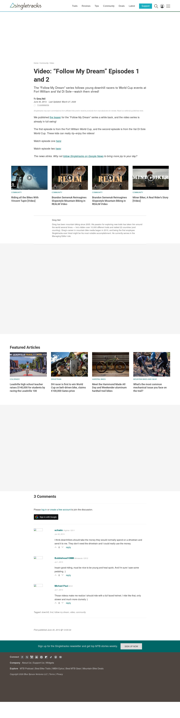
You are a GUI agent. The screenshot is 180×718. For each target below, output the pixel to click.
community (81, 612)
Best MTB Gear (73, 668)
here (58, 141)
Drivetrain (56, 379)
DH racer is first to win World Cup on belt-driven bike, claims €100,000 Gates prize (68, 387)
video (72, 612)
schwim (59, 530)
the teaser (55, 117)
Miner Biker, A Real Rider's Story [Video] (150, 199)
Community (108, 6)
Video (52, 63)
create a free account (60, 509)
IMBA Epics (58, 668)
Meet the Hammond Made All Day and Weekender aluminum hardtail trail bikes (109, 387)
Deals (122, 6)
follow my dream (61, 612)
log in (44, 509)
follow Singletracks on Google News (83, 156)
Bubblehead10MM (64, 558)
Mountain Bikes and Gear (145, 379)
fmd (51, 612)
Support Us (38, 662)
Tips (97, 6)
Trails (74, 6)
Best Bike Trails (43, 668)
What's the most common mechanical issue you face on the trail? (150, 387)
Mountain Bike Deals (93, 668)
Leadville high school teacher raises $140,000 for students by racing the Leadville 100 (27, 387)
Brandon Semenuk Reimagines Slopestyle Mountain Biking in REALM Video (69, 200)
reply (68, 547)
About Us (26, 662)
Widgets (50, 662)
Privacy (59, 674)
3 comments (43, 105)
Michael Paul (61, 585)
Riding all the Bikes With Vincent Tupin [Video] (25, 199)
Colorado (15, 379)
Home (36, 63)
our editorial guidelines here (132, 110)
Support (145, 6)
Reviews (86, 6)
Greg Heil (41, 98)
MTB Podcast (26, 668)
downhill (45, 612)
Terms (52, 674)
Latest (132, 6)
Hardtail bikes (99, 379)
